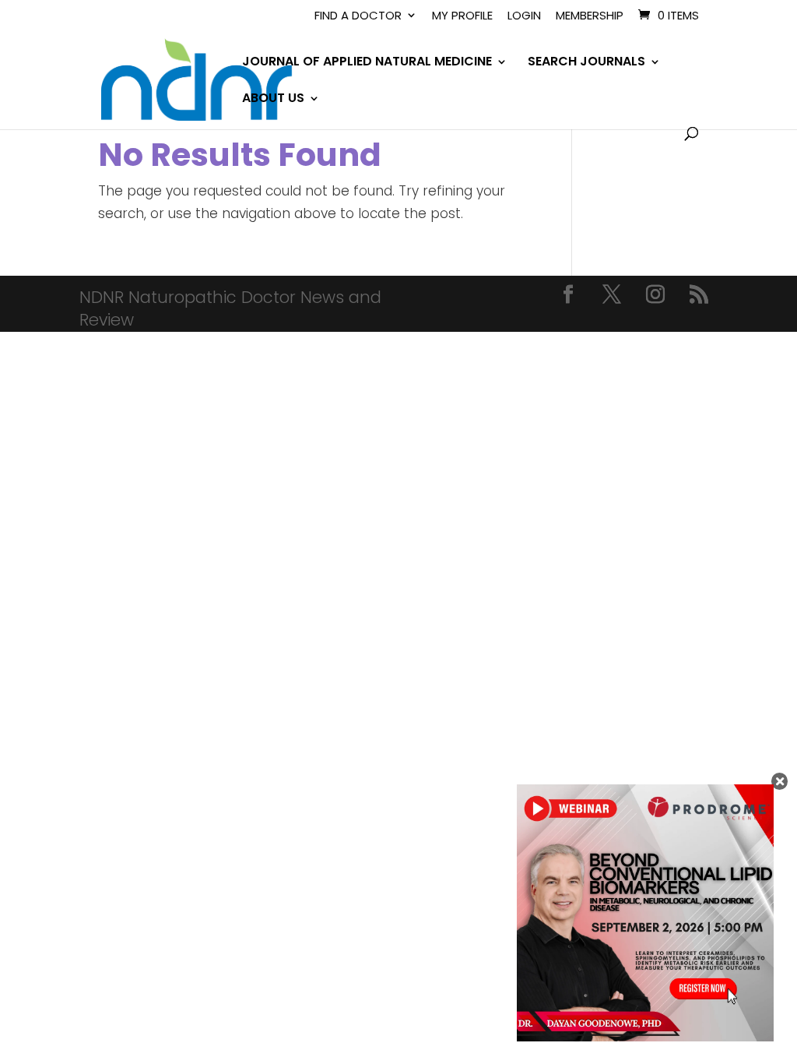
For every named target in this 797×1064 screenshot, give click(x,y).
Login (524, 16)
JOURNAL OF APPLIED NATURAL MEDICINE (367, 63)
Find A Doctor (358, 16)
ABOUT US (273, 100)
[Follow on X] (611, 294)
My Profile (462, 16)
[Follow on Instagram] (655, 294)
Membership (589, 16)
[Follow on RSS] (699, 294)
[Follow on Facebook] (568, 294)
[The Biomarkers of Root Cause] (645, 1036)
